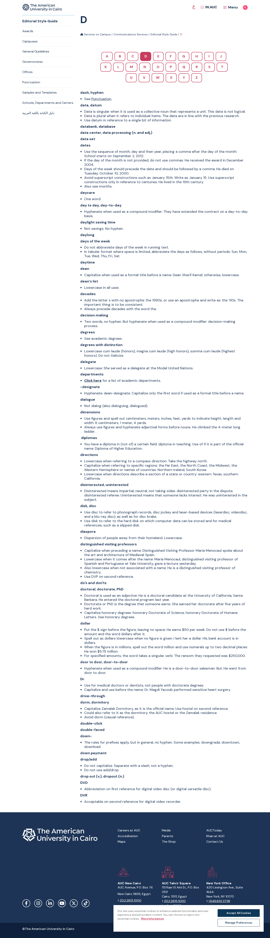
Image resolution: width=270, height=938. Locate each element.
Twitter (74, 903)
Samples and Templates (39, 92)
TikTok (86, 903)
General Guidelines (35, 51)
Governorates (32, 62)
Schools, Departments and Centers (47, 103)
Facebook (26, 903)
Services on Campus (97, 34)
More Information (152, 918)
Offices (27, 72)
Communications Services (131, 34)
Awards (27, 31)
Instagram (38, 903)
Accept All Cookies (239, 913)
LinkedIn (50, 903)
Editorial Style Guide (164, 34)
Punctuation (31, 82)
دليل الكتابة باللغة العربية (38, 113)
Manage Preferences (238, 922)
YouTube (62, 903)
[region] (188, 918)
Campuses (30, 41)
